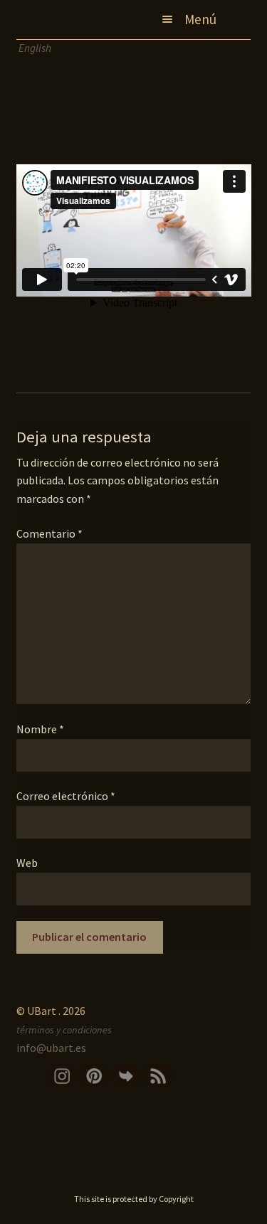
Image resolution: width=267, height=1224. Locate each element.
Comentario (49, 533)
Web (27, 863)
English (35, 48)
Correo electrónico (65, 796)
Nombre (40, 729)
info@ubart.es (51, 1048)
